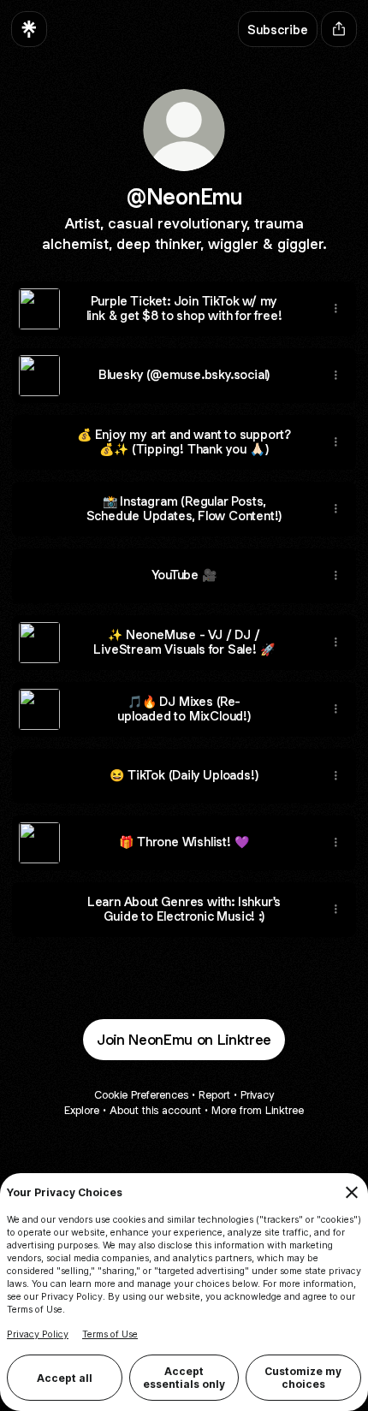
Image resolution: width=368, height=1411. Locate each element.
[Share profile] (339, 29)
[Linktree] (29, 29)
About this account (155, 1110)
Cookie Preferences (141, 1095)
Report (214, 1095)
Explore (81, 1110)
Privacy (257, 1095)
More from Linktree (257, 1110)
